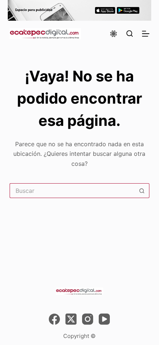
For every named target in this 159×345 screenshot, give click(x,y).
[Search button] (142, 190)
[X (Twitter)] (71, 319)
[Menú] (145, 33)
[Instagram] (87, 319)
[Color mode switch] (113, 33)
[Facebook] (54, 319)
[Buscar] (129, 33)
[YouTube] (104, 319)
